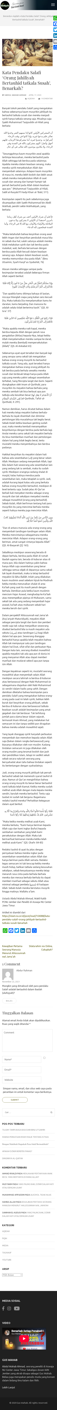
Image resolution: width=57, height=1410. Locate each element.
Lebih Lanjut (8, 1387)
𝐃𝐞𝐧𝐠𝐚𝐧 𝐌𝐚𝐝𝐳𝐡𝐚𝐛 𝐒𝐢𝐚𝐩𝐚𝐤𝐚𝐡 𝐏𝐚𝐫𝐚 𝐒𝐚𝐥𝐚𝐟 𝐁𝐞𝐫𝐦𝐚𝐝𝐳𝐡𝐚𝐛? (25, 1144)
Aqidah (31, 98)
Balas (9, 1001)
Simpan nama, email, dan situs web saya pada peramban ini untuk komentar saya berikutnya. (27, 1090)
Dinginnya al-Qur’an (12, 1158)
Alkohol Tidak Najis (40, 1195)
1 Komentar (47, 98)
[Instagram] (9, 1310)
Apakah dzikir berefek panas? (17, 1151)
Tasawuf (6, 1252)
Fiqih (4, 1238)
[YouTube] (17, 1310)
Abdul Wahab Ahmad (15, 95)
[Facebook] (3, 1310)
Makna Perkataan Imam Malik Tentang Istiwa (25, 1137)
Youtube (6, 1260)
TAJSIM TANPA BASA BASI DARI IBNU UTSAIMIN (23, 1130)
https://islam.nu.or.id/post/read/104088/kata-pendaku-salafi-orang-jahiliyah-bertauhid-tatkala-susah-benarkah (26, 919)
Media (5, 1245)
